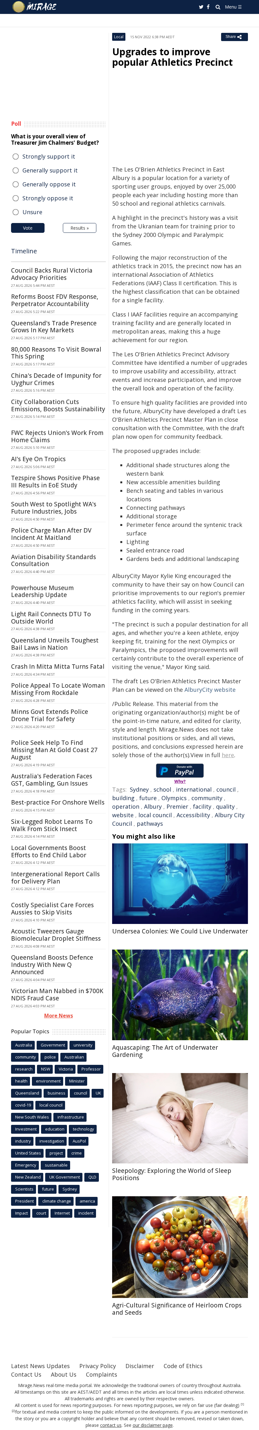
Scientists (24, 1189)
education (54, 1129)
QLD (92, 1177)
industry (23, 1141)
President (24, 1201)
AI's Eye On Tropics (38, 459)
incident (85, 1213)
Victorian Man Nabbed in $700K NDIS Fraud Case (57, 994)
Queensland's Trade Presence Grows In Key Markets (54, 327)
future (148, 798)
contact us (111, 1425)
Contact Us (26, 1374)
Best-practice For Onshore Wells (58, 802)
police (50, 1057)
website (123, 815)
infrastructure (70, 1117)
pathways (150, 823)
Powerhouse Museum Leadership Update (42, 591)
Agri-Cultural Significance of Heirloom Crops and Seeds (177, 1309)
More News (58, 1015)
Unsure (32, 212)
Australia (23, 1045)
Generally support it (50, 170)
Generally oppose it (49, 184)
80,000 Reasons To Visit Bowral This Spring (56, 353)
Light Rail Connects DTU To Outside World (51, 617)
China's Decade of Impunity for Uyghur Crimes (56, 379)
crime (76, 1153)
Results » (79, 228)
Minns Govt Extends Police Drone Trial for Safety (49, 715)
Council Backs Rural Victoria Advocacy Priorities (52, 274)
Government (53, 1045)
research (24, 1069)
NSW (45, 1069)
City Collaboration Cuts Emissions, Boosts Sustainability (58, 405)
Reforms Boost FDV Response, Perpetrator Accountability (54, 300)
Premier (177, 806)
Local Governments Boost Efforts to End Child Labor (48, 851)
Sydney (139, 789)
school (162, 789)
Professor (91, 1069)
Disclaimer (139, 1366)
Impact (21, 1213)
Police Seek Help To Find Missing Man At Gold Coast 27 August (54, 750)
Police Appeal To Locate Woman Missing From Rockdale (58, 689)
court (41, 1213)
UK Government (64, 1177)
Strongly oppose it (47, 198)
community (206, 798)
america (87, 1201)
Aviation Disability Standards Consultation (53, 560)
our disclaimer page (153, 1425)
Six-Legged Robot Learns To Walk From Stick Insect (52, 825)
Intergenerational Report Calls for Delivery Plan (55, 877)
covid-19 (23, 1105)
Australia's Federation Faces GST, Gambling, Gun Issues (51, 779)
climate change (56, 1201)
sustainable (56, 1165)
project (56, 1153)
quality (225, 806)
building (123, 798)
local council (155, 815)
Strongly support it (48, 156)
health (21, 1081)
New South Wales (32, 1117)
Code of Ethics (183, 1366)
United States (28, 1153)
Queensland (27, 1093)
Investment (26, 1129)
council (226, 789)
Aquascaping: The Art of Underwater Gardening (165, 1051)
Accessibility (193, 815)
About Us (63, 1374)
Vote (28, 228)
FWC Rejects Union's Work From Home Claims (57, 436)
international (194, 789)
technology (83, 1129)
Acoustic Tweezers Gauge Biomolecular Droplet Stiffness (56, 935)
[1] (242, 1404)
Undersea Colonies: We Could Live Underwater (180, 931)
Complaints (101, 1374)
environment (48, 1081)
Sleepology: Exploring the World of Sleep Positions (171, 1174)
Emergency (25, 1165)
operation (125, 806)
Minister (77, 1081)
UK (98, 1093)
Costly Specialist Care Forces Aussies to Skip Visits (52, 908)
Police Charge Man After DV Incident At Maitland (51, 534)
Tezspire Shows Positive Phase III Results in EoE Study (55, 481)
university (83, 1045)
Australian (74, 1057)
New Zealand (28, 1177)
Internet (62, 1213)
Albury (153, 806)
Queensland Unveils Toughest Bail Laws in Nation (55, 644)
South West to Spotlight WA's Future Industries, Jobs (53, 508)
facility (202, 806)
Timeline (24, 251)
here (228, 755)
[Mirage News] (34, 7)
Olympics (174, 798)
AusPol (79, 1141)
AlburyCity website (210, 689)
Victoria (66, 1069)
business (56, 1093)
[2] (13, 1411)
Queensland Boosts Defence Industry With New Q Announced (52, 964)
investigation (51, 1141)
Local (118, 36)
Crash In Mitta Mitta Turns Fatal (58, 666)
